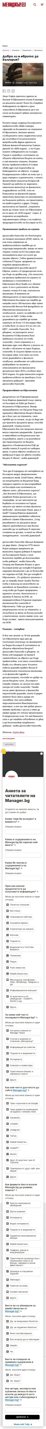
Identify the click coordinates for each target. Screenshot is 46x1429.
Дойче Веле (18, 732)
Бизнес (5, 46)
